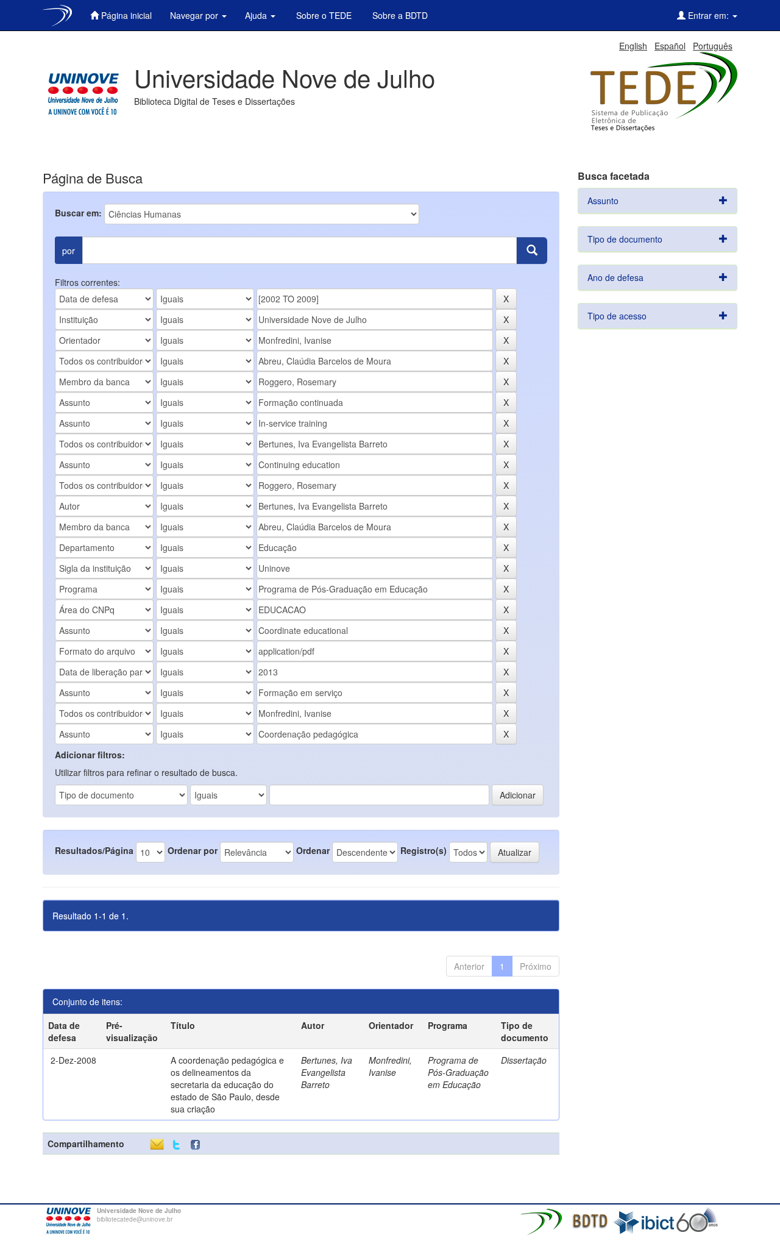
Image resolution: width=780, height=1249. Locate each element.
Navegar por (195, 15)
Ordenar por (193, 850)
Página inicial (125, 15)
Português (712, 46)
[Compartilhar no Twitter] (176, 1145)
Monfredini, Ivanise (390, 1066)
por (68, 250)
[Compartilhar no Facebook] (198, 1145)
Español (670, 46)
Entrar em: (708, 15)
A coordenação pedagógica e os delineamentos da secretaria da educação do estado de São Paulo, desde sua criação (227, 1084)
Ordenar (313, 850)
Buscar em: (78, 213)
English (633, 46)
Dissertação (524, 1060)
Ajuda (257, 15)
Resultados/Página (94, 850)
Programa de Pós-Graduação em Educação (458, 1072)
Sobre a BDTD (399, 15)
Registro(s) (423, 850)
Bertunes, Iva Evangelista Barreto (326, 1072)
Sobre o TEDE (323, 15)
